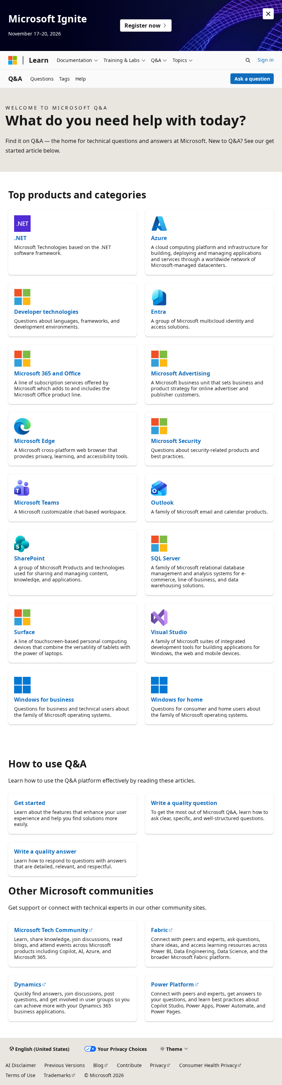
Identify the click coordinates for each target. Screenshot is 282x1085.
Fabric (159, 930)
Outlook (162, 502)
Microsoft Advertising (180, 373)
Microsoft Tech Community (51, 930)
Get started (29, 802)
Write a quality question (184, 802)
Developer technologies (46, 311)
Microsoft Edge (34, 440)
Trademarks (57, 1075)
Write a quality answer (45, 851)
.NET (20, 238)
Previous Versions (64, 1065)
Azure (159, 238)
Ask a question (252, 78)
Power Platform (172, 984)
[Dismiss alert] (268, 13)
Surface (24, 632)
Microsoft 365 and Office (47, 373)
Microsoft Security (176, 440)
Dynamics (27, 984)
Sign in (266, 59)
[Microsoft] (12, 60)
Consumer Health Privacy (208, 1065)
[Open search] (248, 60)
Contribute (129, 1065)
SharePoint (29, 558)
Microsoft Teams (36, 502)
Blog (98, 1065)
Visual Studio (169, 632)
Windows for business (44, 699)
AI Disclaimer (21, 1065)
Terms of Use (20, 1075)
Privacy (158, 1065)
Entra (158, 311)
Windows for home (177, 699)
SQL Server (165, 558)
